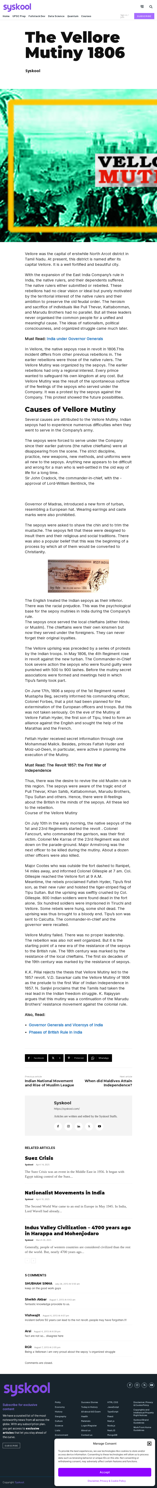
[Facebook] (58, 1127)
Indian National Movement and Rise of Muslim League (49, 1083)
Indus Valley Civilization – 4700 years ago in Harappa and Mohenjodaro (78, 1230)
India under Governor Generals (75, 338)
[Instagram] (68, 1127)
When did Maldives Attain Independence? (108, 1083)
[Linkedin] (79, 1127)
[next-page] (33, 1260)
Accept (105, 1472)
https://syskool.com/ (67, 1108)
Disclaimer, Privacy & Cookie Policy (107, 1480)
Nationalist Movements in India (65, 1193)
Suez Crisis (39, 1158)
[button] (149, 1444)
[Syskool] (39, 7)
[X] (89, 1127)
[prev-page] (27, 1260)
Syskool (32, 70)
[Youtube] (99, 1127)
